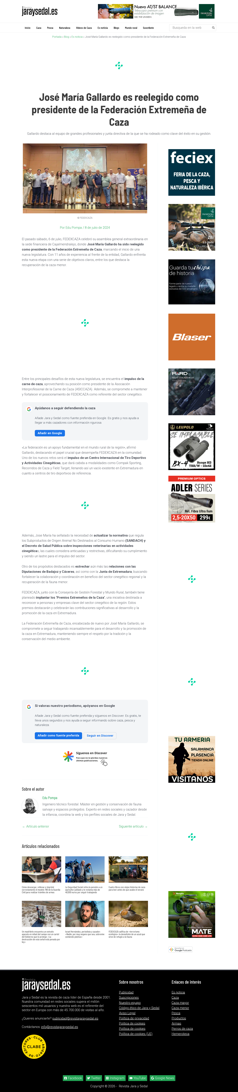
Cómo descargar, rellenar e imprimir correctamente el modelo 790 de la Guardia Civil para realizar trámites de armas (41, 889)
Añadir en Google (50, 433)
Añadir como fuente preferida (58, 735)
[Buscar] (213, 27)
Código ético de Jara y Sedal (139, 1008)
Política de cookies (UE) (136, 1034)
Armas (176, 1023)
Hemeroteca (180, 1034)
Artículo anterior (35, 826)
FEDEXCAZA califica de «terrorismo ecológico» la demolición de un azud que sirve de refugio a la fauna (127, 934)
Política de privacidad (134, 1018)
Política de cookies (132, 1029)
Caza (175, 997)
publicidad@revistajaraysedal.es (75, 1018)
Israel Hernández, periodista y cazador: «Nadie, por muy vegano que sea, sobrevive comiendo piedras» (84, 934)
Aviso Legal (127, 1013)
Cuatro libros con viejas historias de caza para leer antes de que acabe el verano (127, 888)
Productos (179, 1018)
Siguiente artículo (133, 826)
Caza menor (180, 1008)
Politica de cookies (132, 1023)
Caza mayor (180, 1003)
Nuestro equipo (130, 1003)
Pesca (176, 1013)
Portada (57, 36)
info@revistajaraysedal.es (59, 1027)
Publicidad (126, 992)
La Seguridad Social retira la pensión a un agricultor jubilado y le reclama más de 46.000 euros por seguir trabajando (83, 889)
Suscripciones (129, 997)
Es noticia (77, 36)
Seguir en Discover (100, 735)
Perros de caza (182, 1029)
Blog (66, 36)
